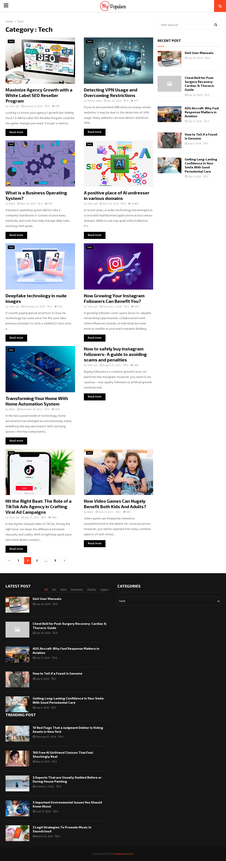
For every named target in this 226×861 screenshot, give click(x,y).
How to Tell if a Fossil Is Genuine (57, 673)
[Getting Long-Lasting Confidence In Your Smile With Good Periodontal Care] (169, 165)
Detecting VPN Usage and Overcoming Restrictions (110, 92)
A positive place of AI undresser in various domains (116, 195)
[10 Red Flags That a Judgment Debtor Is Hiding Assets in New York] (17, 734)
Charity (91, 589)
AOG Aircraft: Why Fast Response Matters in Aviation (202, 112)
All (46, 589)
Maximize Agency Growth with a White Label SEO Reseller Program (39, 95)
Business (77, 589)
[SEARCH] (215, 25)
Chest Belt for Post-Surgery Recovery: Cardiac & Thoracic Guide (199, 84)
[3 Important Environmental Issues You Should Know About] (17, 808)
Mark (12, 204)
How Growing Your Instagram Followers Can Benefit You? (114, 298)
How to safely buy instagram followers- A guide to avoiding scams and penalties (115, 354)
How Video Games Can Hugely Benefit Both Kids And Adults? (115, 503)
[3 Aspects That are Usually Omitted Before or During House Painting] (17, 783)
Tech (11, 41)
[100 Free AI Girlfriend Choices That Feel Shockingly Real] (17, 758)
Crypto (104, 589)
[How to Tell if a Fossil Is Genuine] (169, 140)
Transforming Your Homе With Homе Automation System (37, 401)
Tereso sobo (94, 101)
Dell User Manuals (199, 53)
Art (54, 589)
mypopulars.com (124, 854)
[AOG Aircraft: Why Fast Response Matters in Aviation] (169, 114)
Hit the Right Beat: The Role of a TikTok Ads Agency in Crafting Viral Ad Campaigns (39, 506)
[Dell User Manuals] (169, 59)
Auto (63, 589)
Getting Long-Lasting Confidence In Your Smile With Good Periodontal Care (201, 165)
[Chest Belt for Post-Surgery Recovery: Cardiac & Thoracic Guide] (169, 84)
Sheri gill (14, 106)
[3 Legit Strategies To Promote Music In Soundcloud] (17, 833)
